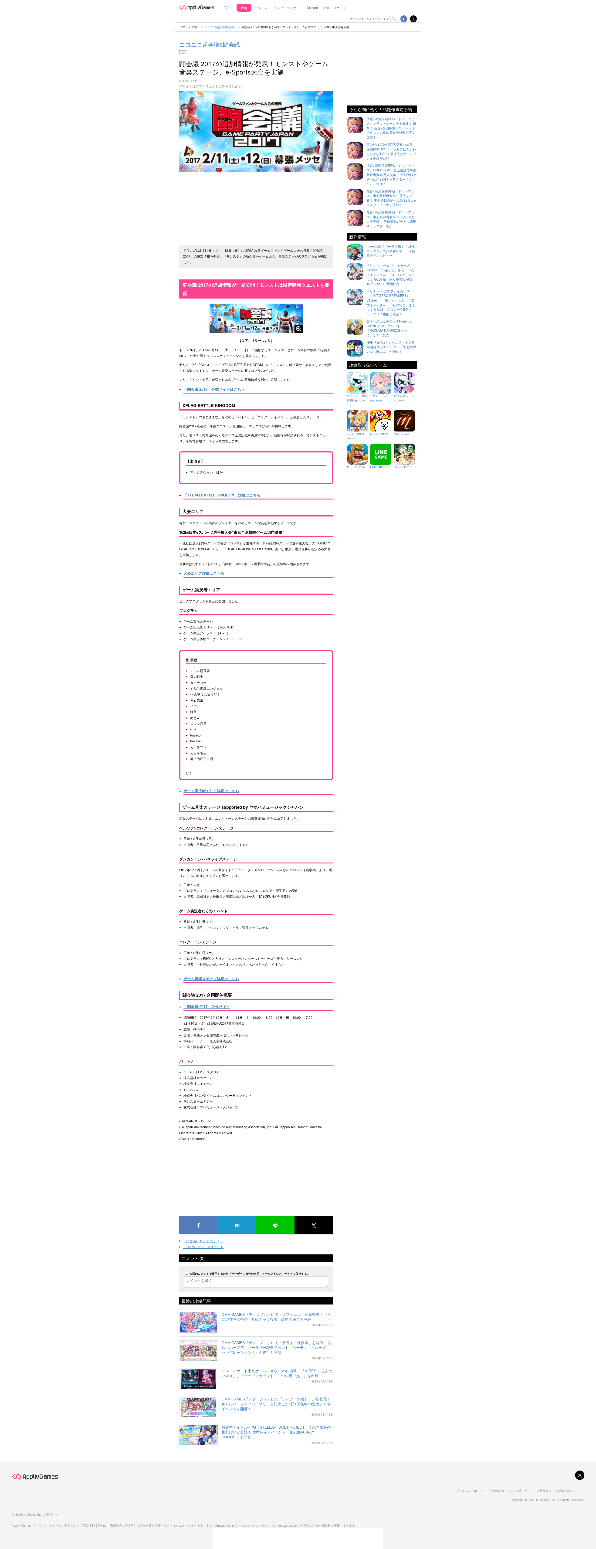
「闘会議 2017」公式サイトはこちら (214, 389)
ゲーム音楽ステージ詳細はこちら (211, 978)
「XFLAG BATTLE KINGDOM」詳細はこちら (222, 495)
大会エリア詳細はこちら (203, 573)
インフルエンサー (287, 7)
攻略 (244, 7)
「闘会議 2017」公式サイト (206, 1006)
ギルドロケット (334, 7)
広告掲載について (521, 1490)
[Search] (394, 19)
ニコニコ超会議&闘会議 (209, 44)
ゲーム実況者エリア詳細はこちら (211, 790)
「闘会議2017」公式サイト (203, 1241)
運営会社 (545, 1490)
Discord (312, 7)
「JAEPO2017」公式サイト (203, 1246)
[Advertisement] (256, 206)
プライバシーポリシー (471, 1490)
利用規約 (498, 1490)
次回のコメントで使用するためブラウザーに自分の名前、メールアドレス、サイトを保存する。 (250, 1273)
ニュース (260, 7)
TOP (227, 7)
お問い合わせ (566, 1490)
